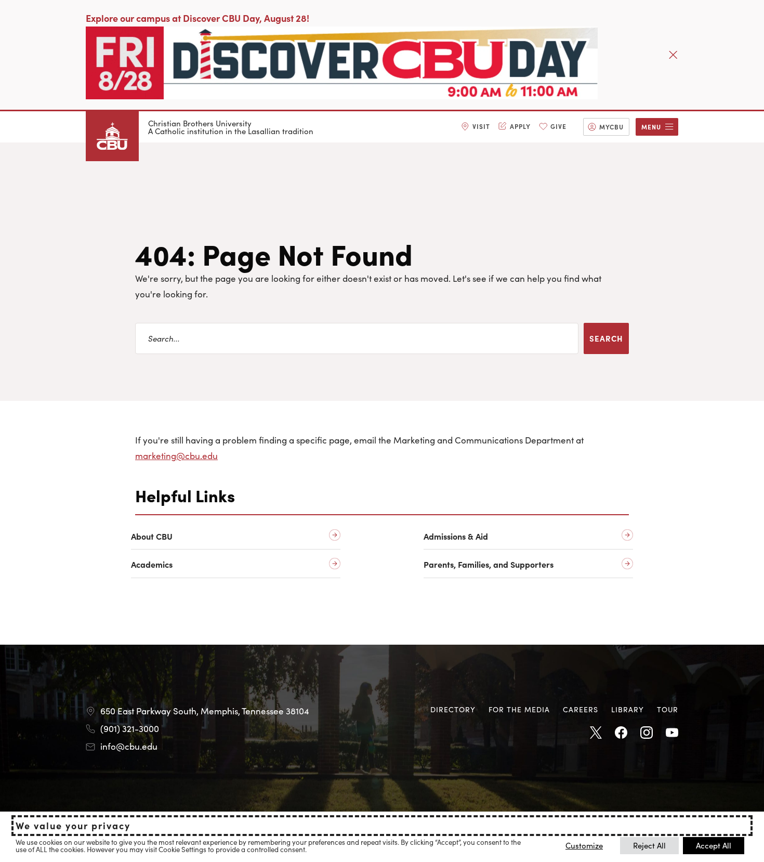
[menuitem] (475, 127)
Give (558, 126)
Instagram (646, 733)
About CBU (152, 536)
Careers (580, 709)
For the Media (519, 709)
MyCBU (611, 126)
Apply (520, 126)
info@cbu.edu (128, 746)
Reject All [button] (649, 845)
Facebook (621, 733)
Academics (152, 564)
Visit (481, 126)
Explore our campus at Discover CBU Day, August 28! (197, 17)
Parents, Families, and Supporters (489, 564)
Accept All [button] (713, 845)
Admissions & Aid (456, 536)
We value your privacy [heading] (73, 825)
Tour (667, 709)
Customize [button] (584, 845)
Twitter (595, 733)
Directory (453, 709)
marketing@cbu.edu (176, 455)
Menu (651, 126)
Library (627, 709)
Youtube (672, 733)
